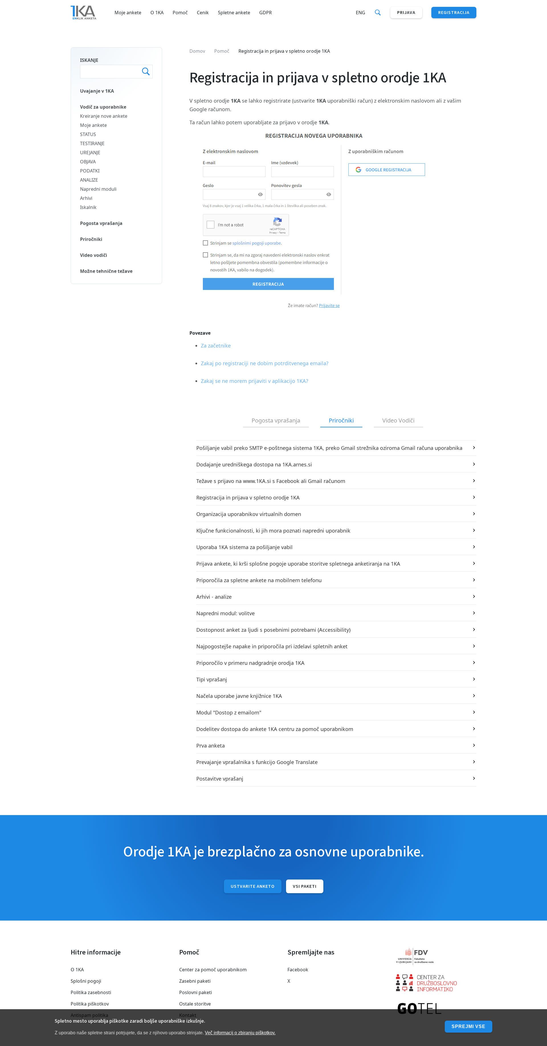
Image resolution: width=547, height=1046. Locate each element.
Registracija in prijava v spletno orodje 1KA (248, 497)
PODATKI (89, 171)
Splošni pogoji (86, 981)
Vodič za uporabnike (103, 107)
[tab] (276, 420)
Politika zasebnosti (91, 992)
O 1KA (157, 12)
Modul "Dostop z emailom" (228, 712)
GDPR (265, 12)
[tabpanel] (332, 613)
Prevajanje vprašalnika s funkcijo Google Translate (257, 762)
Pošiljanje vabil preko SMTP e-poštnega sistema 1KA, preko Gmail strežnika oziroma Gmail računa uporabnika (329, 447)
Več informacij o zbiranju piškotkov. (240, 1032)
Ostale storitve (195, 1004)
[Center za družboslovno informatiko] (436, 982)
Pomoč (180, 12)
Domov (197, 51)
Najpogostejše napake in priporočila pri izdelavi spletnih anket (272, 646)
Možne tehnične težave (106, 271)
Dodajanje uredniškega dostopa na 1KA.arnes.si (254, 464)
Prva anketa (210, 745)
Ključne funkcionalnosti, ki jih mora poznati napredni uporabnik (273, 530)
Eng (360, 12)
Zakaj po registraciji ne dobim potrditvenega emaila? (264, 363)
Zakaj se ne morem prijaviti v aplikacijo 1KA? (254, 380)
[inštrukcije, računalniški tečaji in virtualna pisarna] (436, 1008)
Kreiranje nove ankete (103, 116)
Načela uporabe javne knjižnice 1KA (239, 695)
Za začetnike (216, 345)
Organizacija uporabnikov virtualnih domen (248, 514)
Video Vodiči (398, 420)
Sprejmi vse (468, 1026)
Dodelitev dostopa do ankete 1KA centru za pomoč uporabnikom (274, 729)
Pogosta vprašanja (101, 223)
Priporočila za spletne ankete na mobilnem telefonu (259, 580)
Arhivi (86, 198)
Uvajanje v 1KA (97, 91)
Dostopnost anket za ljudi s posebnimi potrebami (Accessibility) (273, 629)
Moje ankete (128, 12)
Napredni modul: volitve (225, 613)
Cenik (203, 12)
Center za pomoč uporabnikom (213, 969)
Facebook (297, 969)
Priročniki (91, 239)
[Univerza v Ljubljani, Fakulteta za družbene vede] (436, 956)
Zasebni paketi (195, 981)
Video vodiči (93, 255)
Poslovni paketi (195, 992)
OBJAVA (88, 162)
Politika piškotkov (90, 1004)
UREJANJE (90, 152)
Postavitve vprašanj (219, 778)
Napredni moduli (98, 189)
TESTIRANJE (92, 143)
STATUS (88, 134)
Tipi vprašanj (211, 679)
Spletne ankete (234, 12)
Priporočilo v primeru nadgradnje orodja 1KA (250, 662)
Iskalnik (88, 207)
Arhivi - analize (214, 596)
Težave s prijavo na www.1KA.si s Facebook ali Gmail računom (270, 481)
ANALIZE (89, 180)
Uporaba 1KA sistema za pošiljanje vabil (244, 547)
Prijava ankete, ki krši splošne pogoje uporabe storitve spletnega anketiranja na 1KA (298, 563)
